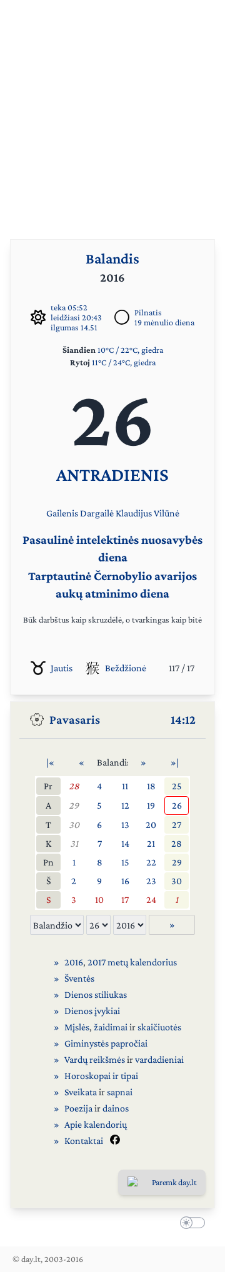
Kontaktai (83, 1140)
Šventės (79, 978)
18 (151, 786)
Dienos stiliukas (95, 994)
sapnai (119, 1092)
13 (125, 824)
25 (177, 786)
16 (125, 880)
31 (74, 843)
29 (74, 805)
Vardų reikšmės (94, 1059)
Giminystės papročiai (106, 1043)
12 (125, 805)
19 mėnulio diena (164, 322)
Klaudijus (134, 513)
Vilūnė (166, 513)
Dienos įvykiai (92, 1010)
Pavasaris (74, 719)
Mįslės (76, 1027)
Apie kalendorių (95, 1124)
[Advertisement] (112, 112)
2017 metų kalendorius (132, 962)
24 (151, 899)
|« (50, 762)
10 (99, 899)
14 (125, 843)
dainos (115, 1108)
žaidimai (111, 1027)
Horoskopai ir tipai (101, 1075)
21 (151, 843)
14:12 (183, 719)
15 (125, 862)
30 (74, 824)
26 (177, 805)
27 (176, 824)
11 (125, 786)
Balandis (112, 258)
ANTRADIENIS (112, 474)
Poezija (78, 1108)
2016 (73, 962)
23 (151, 880)
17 (125, 899)
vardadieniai (159, 1059)
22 (151, 862)
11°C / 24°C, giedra (124, 362)
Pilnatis (148, 312)
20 (151, 824)
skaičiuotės (159, 1027)
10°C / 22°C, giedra (130, 350)
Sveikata (80, 1092)
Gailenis (62, 513)
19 (151, 805)
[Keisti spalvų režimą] (190, 1224)
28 (74, 786)
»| (175, 762)
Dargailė (97, 513)
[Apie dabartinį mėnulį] (121, 317)
